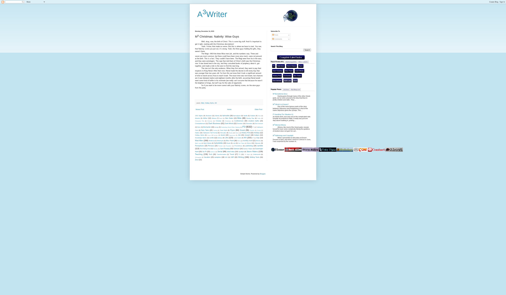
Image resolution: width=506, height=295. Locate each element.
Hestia (231, 133)
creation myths (253, 121)
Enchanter (207, 127)
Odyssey (258, 143)
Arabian (252, 115)
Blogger (262, 174)
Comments (278, 39)
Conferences (239, 121)
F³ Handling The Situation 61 (283, 114)
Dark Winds (229, 123)
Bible (202, 103)
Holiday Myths (209, 103)
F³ (253, 127)
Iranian (216, 135)
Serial (220, 151)
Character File (199, 121)
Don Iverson (259, 123)
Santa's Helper (247, 148)
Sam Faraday (225, 149)
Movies (258, 140)
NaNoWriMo (218, 143)
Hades (197, 133)
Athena (214, 118)
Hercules (223, 133)
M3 (216, 103)
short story (231, 152)
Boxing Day (250, 118)
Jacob (223, 135)
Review (215, 148)
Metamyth (220, 140)
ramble (260, 146)
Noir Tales (241, 143)
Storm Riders (252, 151)
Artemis (197, 118)
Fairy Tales (205, 130)
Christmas (228, 121)
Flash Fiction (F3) (277, 62)
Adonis (217, 115)
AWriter (211, 14)
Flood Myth (223, 130)
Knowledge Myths (200, 138)
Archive (286, 89)
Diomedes (249, 123)
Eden (199, 127)
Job (239, 135)
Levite (211, 138)
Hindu (237, 133)
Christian (218, 121)
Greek (242, 130)
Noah (228, 143)
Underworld (256, 154)
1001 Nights (199, 115)
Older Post (258, 109)
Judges (256, 135)
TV (239, 154)
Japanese (232, 135)
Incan (209, 135)
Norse (249, 143)
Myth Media (207, 143)
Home (229, 109)
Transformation (221, 154)
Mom (238, 140)
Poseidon (229, 146)
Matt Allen (199, 140)
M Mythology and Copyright (283, 135)
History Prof (246, 133)
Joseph (247, 135)
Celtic (259, 118)
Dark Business (214, 123)
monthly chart (247, 141)
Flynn (232, 130)
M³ (253, 138)
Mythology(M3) (291, 62)
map (257, 138)
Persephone (199, 146)
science (212, 151)
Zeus (197, 160)
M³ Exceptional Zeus (280, 94)
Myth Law (198, 143)
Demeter (239, 123)
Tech (210, 154)
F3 (243, 126)
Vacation (207, 157)
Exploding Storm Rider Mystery (230, 127)
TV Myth (247, 154)
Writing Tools (254, 157)
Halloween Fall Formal (210, 133)
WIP (232, 157)
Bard (220, 118)
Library (220, 138)
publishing (249, 146)
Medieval (211, 140)
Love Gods (237, 138)
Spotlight (241, 151)
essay (216, 127)
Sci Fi (204, 152)
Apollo (245, 115)
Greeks (252, 130)
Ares (259, 115)
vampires (217, 157)
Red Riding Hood (205, 148)
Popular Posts (276, 89)
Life (226, 138)
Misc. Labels (303, 62)
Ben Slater (229, 118)
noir (234, 143)
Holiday (256, 133)
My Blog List (295, 89)
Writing (241, 157)
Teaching (199, 154)
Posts (276, 35)
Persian (220, 146)
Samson (236, 149)
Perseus (211, 146)
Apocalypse (237, 115)
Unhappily (198, 157)
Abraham (208, 115)
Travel (232, 154)
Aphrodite (225, 116)
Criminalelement (200, 123)
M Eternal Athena (279, 125)
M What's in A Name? (281, 104)
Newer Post (200, 109)
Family (215, 130)
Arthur (205, 118)
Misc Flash (230, 141)
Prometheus (238, 146)
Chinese (209, 121)
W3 (226, 157)
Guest (259, 130)
